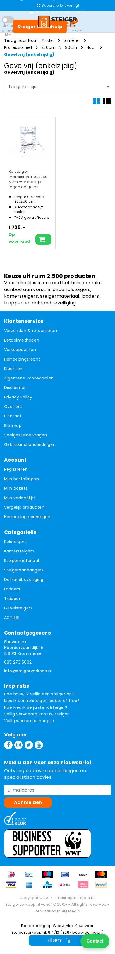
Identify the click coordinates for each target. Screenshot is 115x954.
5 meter (72, 40)
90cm (71, 47)
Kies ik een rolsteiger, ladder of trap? (42, 700)
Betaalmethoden (21, 340)
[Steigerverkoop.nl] (57, 21)
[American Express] (31, 887)
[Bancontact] (31, 877)
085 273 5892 (18, 662)
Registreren (16, 469)
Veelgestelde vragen (25, 435)
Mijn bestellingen (21, 479)
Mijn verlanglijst (20, 498)
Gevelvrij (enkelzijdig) (29, 54)
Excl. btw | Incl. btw (8, 30)
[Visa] (13, 887)
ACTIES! (11, 617)
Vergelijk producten (24, 507)
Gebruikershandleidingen (30, 444)
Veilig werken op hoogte (29, 721)
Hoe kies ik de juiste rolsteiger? (36, 707)
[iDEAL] (13, 877)
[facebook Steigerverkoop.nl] (8, 745)
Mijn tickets (16, 488)
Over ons (13, 406)
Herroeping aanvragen (27, 517)
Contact (12, 416)
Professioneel (18, 47)
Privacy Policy (18, 397)
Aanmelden (28, 802)
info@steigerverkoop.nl (28, 671)
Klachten (13, 368)
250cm (48, 47)
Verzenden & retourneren (30, 330)
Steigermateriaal (21, 560)
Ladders (12, 589)
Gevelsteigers (18, 608)
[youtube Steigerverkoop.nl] (39, 745)
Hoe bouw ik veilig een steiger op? (39, 694)
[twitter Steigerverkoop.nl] (29, 745)
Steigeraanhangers (24, 570)
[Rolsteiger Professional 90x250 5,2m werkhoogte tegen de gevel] (28, 140)
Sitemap (12, 425)
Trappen (12, 598)
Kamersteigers (19, 551)
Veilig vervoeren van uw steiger (36, 714)
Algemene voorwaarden (29, 378)
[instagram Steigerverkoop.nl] (18, 745)
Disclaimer (15, 387)
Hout (91, 47)
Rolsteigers (15, 541)
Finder (48, 40)
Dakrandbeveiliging (24, 579)
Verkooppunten (20, 349)
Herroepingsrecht (22, 359)
